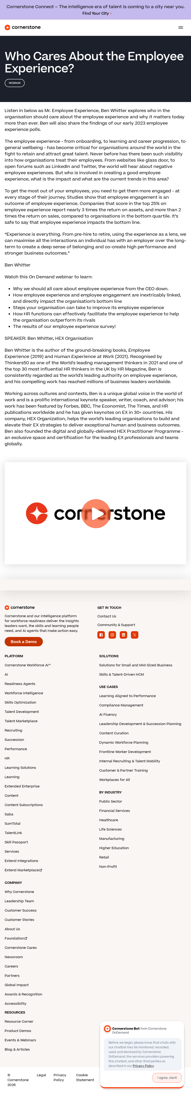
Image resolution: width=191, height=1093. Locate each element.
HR (7, 758)
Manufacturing (111, 838)
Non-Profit (108, 866)
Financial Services (114, 810)
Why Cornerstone (19, 891)
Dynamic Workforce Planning (123, 742)
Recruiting (13, 730)
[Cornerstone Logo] (23, 27)
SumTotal (12, 823)
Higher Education (114, 848)
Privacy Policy (60, 1078)
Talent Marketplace (21, 721)
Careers (11, 966)
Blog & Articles (17, 1049)
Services (12, 851)
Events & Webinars (20, 1040)
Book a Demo (24, 642)
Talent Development (22, 711)
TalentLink (13, 833)
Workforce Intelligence (24, 693)
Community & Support (116, 625)
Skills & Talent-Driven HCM (121, 674)
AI (6, 674)
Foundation (14, 938)
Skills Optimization (20, 702)
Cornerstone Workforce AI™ (28, 665)
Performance (16, 749)
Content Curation (114, 733)
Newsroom (14, 957)
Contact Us (106, 616)
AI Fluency (108, 714)
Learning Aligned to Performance (127, 696)
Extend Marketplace (22, 870)
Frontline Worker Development (125, 751)
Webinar (14, 83)
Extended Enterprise (22, 786)
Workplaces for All (114, 779)
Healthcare (108, 820)
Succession (14, 739)
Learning (12, 777)
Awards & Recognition (23, 994)
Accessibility (15, 1003)
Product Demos (18, 1030)
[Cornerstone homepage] (49, 607)
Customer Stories (19, 919)
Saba (9, 814)
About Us (12, 929)
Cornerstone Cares (21, 947)
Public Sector (110, 801)
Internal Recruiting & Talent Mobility (129, 761)
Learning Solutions (20, 767)
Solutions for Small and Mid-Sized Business (135, 665)
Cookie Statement (85, 1078)
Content (11, 795)
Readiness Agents (20, 683)
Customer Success (21, 910)
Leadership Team (19, 901)
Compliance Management (121, 705)
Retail (104, 857)
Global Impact (17, 985)
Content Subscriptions (24, 805)
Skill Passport (16, 842)
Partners (12, 975)
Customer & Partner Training (123, 770)
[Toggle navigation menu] (179, 27)
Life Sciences (110, 829)
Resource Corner (19, 1021)
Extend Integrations (21, 860)
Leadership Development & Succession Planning (140, 724)
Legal (41, 1075)
